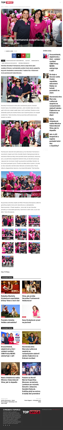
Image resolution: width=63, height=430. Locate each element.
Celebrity (6, 6)
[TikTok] (7, 425)
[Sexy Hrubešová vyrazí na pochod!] (31, 311)
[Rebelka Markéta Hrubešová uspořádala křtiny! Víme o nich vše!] (10, 287)
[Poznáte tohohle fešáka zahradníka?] (10, 311)
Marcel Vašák (9, 51)
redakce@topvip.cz (56, 409)
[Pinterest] (23, 55)
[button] (60, 2)
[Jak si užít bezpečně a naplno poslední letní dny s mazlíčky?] (46, 135)
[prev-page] (44, 150)
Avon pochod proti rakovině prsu (15, 60)
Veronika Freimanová (23, 63)
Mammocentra (35, 60)
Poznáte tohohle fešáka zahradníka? (9, 321)
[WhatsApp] (28, 55)
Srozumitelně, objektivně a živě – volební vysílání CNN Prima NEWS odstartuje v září (8, 351)
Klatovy (28, 60)
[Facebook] (14, 55)
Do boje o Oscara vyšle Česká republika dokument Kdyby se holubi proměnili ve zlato (54, 83)
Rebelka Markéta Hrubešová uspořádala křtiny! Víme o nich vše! (10, 298)
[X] (18, 55)
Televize (12, 36)
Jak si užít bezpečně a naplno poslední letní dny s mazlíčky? (54, 140)
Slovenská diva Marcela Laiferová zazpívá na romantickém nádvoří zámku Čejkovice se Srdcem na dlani (30, 352)
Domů (2, 6)
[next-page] (46, 150)
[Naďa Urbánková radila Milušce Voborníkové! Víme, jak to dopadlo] (10, 368)
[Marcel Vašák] (3, 51)
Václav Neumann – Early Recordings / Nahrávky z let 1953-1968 (9, 402)
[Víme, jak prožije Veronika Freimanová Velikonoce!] (31, 287)
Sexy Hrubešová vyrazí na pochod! (31, 321)
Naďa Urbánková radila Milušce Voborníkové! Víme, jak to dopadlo (10, 379)
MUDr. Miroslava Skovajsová (9, 63)
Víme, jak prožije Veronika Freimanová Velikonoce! (30, 298)
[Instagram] (5, 425)
